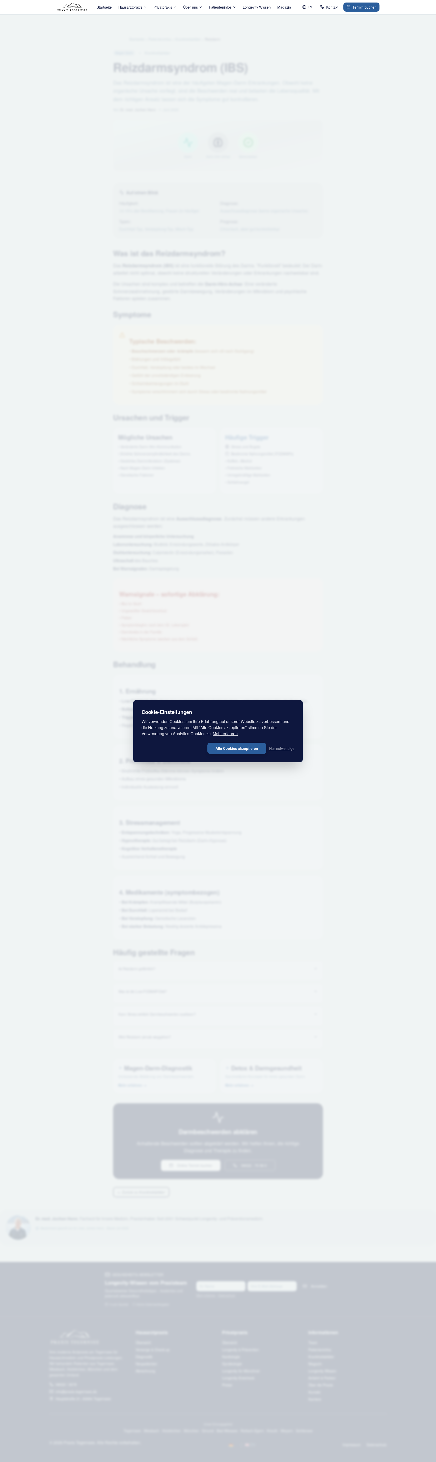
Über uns (190, 7)
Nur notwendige (281, 748)
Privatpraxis (162, 7)
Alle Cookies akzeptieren (236, 748)
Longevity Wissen (257, 7)
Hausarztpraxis (130, 7)
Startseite (104, 7)
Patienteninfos (220, 7)
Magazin (284, 7)
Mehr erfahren (225, 733)
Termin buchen (364, 7)
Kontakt (332, 7)
